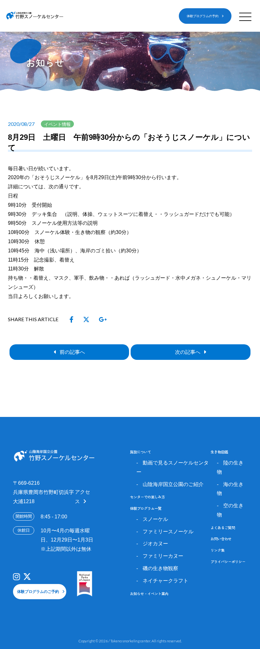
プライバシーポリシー (228, 561)
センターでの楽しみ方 (147, 496)
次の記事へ (187, 352)
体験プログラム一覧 (145, 508)
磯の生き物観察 (160, 568)
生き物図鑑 (219, 451)
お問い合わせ (221, 538)
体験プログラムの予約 (202, 16)
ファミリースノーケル (168, 531)
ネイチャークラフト (165, 580)
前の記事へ (72, 352)
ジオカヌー (155, 543)
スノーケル (155, 519)
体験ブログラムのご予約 (38, 591)
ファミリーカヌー (163, 556)
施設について (140, 451)
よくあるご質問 (223, 527)
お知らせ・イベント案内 (149, 593)
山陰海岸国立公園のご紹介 (173, 484)
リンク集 (217, 550)
